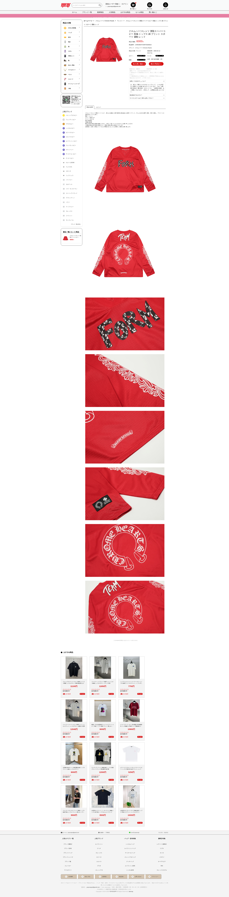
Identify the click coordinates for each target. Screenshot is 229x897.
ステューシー (69, 149)
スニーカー (68, 865)
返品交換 (121, 876)
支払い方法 (87, 876)
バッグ (70, 32)
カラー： (131, 56)
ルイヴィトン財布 (130, 865)
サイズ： (149, 56)
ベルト (70, 74)
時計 (69, 42)
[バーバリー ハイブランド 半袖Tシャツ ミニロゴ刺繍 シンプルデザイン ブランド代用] (103, 668)
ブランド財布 (68, 848)
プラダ (99, 865)
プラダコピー (69, 124)
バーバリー (69, 180)
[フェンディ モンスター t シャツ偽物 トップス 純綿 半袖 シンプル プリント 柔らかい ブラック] (74, 796)
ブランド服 (68, 861)
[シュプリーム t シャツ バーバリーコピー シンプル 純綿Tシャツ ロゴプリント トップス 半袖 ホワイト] (131, 668)
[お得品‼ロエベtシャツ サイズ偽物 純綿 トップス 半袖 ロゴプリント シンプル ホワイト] (131, 796)
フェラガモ (69, 167)
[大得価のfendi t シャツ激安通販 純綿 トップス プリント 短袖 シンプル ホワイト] (74, 753)
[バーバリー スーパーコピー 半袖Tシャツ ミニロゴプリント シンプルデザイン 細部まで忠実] (74, 710)
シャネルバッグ (130, 844)
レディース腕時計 (162, 844)
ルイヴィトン (99, 844)
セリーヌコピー (70, 132)
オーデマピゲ (162, 861)
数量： (131, 60)
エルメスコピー (70, 136)
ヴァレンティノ (70, 197)
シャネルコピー (70, 128)
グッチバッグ (130, 861)
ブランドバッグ (68, 853)
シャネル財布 (130, 870)
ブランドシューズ (68, 857)
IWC (162, 865)
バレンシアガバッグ (130, 857)
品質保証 (104, 876)
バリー (68, 202)
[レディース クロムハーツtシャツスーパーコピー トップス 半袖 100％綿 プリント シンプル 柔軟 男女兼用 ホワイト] (131, 753)
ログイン (125, 4)
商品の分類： (132, 51)
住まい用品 (71, 65)
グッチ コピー (70, 158)
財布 (69, 37)
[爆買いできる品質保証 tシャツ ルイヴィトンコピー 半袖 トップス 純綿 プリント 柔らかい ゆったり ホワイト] (103, 710)
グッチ (99, 848)
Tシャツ (120, 21)
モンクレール (70, 220)
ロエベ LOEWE (70, 162)
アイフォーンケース (73, 83)
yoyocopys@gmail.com (114, 6)
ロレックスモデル (162, 870)
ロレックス (69, 211)
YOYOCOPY (113, 891)
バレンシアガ (99, 870)
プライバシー (155, 876)
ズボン (70, 51)
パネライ (161, 857)
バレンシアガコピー (71, 115)
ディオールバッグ (130, 853)
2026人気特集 (72, 28)
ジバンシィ (69, 215)
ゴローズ (68, 171)
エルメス (98, 861)
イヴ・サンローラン (71, 188)
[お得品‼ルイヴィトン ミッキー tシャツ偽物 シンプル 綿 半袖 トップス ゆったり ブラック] (103, 796)
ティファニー (70, 206)
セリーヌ (98, 857)
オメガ (162, 853)
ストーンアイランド (71, 193)
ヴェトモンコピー (71, 145)
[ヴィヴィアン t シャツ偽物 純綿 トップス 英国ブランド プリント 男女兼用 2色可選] (103, 753)
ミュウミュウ (69, 175)
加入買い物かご (139, 64)
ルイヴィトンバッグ (130, 848)
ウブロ (162, 848)
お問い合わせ (138, 876)
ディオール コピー (71, 154)
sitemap (131, 891)
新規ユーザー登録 (112, 4)
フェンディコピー (71, 119)
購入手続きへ (156, 64)
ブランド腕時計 (68, 844)
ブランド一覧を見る (76, 224)
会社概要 (70, 876)
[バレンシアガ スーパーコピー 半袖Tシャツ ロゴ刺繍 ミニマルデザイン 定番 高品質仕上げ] (74, 668)
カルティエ (69, 184)
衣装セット (71, 56)
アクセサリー (72, 70)
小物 (69, 88)
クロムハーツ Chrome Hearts (105, 21)
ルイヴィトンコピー (71, 141)
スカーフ (70, 79)
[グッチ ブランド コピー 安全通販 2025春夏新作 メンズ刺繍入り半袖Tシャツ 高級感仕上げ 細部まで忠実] (131, 710)
